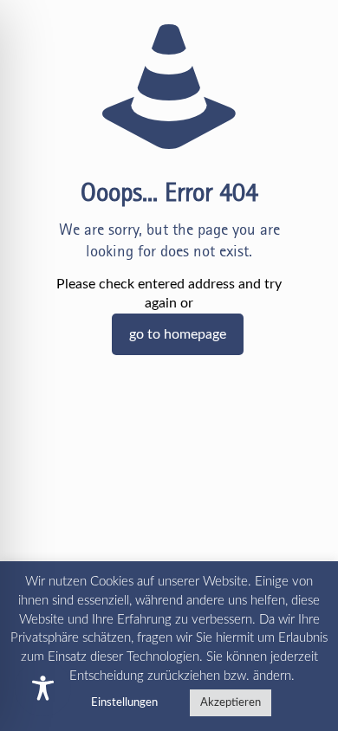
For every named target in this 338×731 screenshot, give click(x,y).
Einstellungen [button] (124, 702)
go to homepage (177, 334)
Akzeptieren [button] (230, 702)
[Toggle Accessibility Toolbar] (43, 688)
